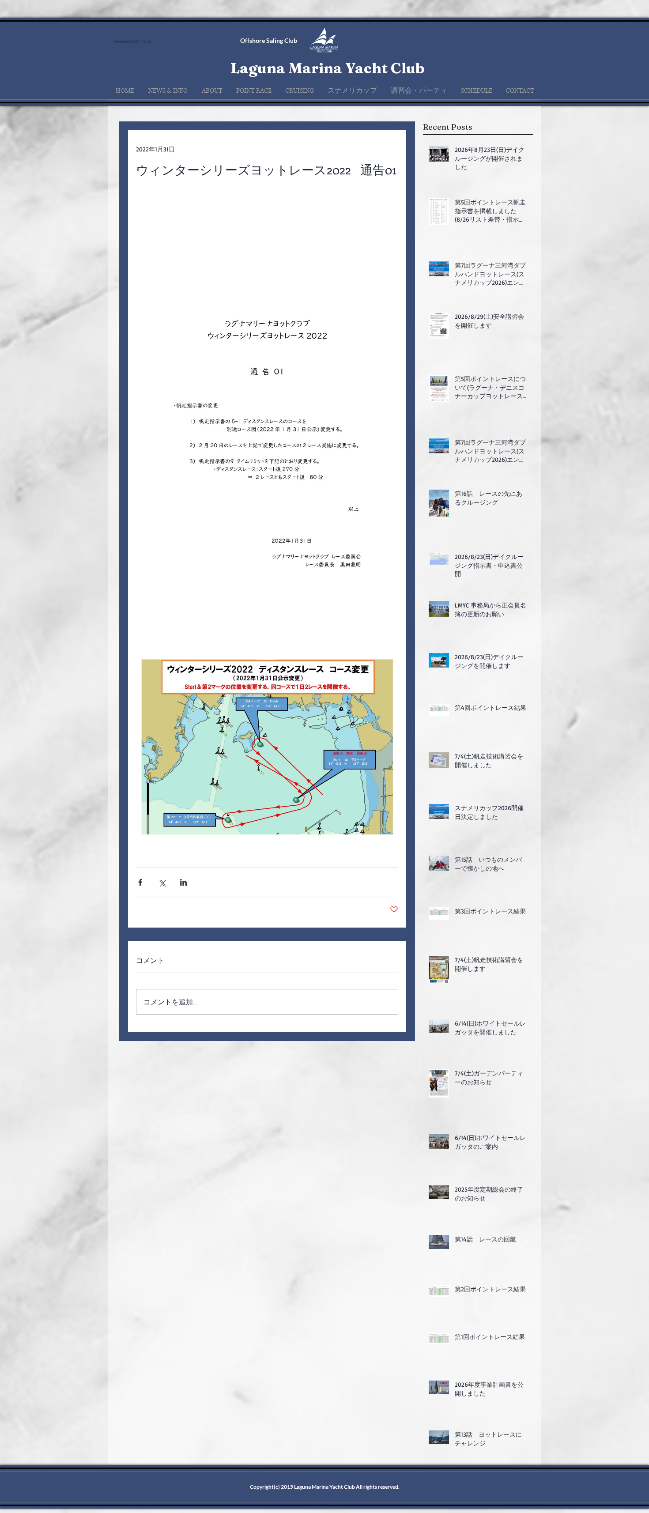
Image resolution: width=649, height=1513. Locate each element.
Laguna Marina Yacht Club (327, 68)
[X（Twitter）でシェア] (162, 882)
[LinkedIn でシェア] (183, 882)
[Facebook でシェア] (140, 882)
